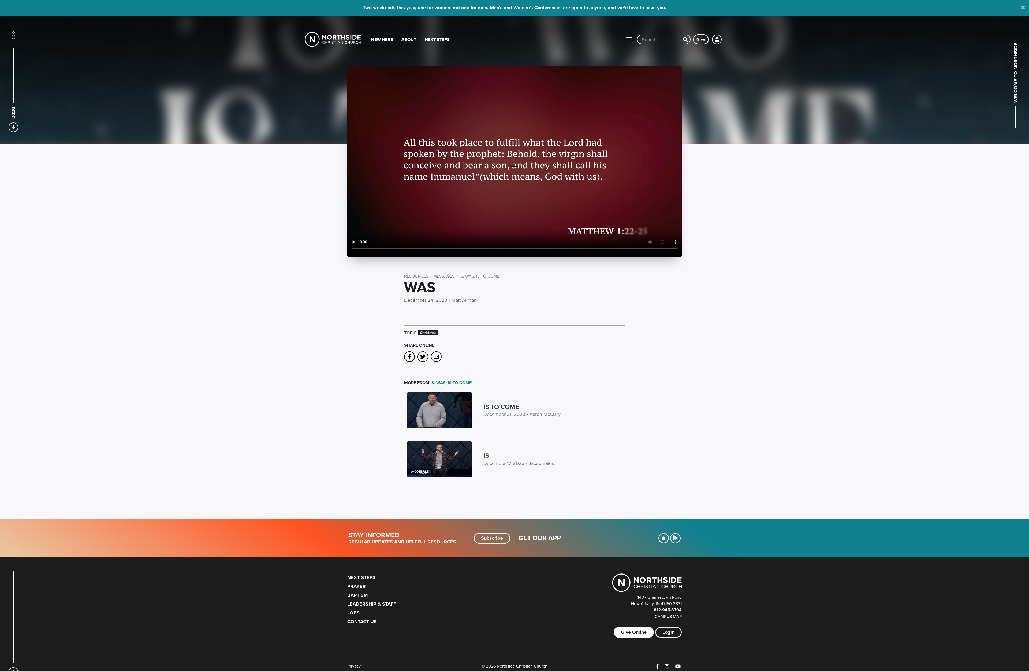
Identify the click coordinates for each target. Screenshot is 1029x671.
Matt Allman (464, 300)
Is (486, 455)
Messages (443, 276)
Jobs (353, 612)
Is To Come (501, 406)
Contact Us (362, 621)
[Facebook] (657, 666)
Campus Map (668, 616)
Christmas (428, 332)
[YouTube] (678, 666)
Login (668, 632)
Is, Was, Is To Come (479, 276)
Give (700, 39)
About (408, 39)
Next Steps (437, 39)
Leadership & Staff (371, 604)
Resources (416, 276)
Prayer (356, 586)
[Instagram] (667, 666)
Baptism (357, 595)
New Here (382, 39)
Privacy (354, 666)
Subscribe (492, 538)
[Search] (685, 39)
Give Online (634, 632)
